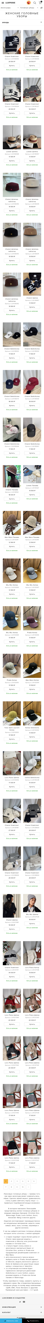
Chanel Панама (12, 490)
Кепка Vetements (32, 728)
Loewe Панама (32, 485)
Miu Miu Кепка (12, 585)
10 (23, 1187)
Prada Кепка (32, 632)
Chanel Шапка (32, 298)
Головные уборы (27, 8)
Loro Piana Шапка (12, 777)
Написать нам (12, 1321)
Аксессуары (6, 8)
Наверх (22, 1318)
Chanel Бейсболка (11, 349)
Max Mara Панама (12, 537)
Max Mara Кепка (32, 680)
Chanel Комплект (12, 56)
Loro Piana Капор (32, 967)
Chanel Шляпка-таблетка (11, 200)
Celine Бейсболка (32, 777)
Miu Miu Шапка (32, 914)
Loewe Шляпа (11, 151)
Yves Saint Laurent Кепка (11, 729)
